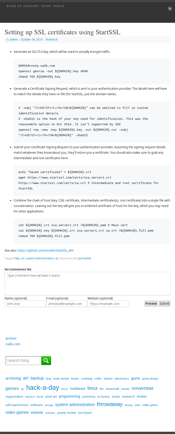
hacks (64, 389)
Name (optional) (16, 298)
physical (29, 396)
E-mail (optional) (57, 298)
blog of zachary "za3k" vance (36, 6)
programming (69, 396)
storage (49, 405)
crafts (98, 378)
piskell (39, 396)
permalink (84, 258)
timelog (128, 405)
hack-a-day (42, 387)
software (36, 405)
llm (102, 389)
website (37, 412)
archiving (13, 378)
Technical (51, 39)
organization (14, 396)
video (137, 405)
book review (61, 378)
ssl (22, 258)
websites (50, 412)
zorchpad (85, 412)
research (128, 396)
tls (56, 258)
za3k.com (12, 344)
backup (37, 378)
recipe (116, 396)
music (125, 389)
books (75, 378)
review (142, 396)
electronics (122, 378)
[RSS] (169, 8)
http (17, 258)
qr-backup (103, 396)
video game (150, 405)
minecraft (112, 389)
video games (17, 412)
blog (48, 378)
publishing (88, 396)
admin (14, 39)
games (12, 388)
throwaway (110, 404)
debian (108, 378)
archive (10, 338)
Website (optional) (100, 298)
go (22, 389)
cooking (86, 378)
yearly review (66, 412)
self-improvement (16, 405)
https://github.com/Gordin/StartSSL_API (46, 250)
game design (150, 378)
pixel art (51, 396)
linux (93, 388)
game (135, 378)
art (25, 377)
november (143, 388)
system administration (40, 258)
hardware (77, 389)
